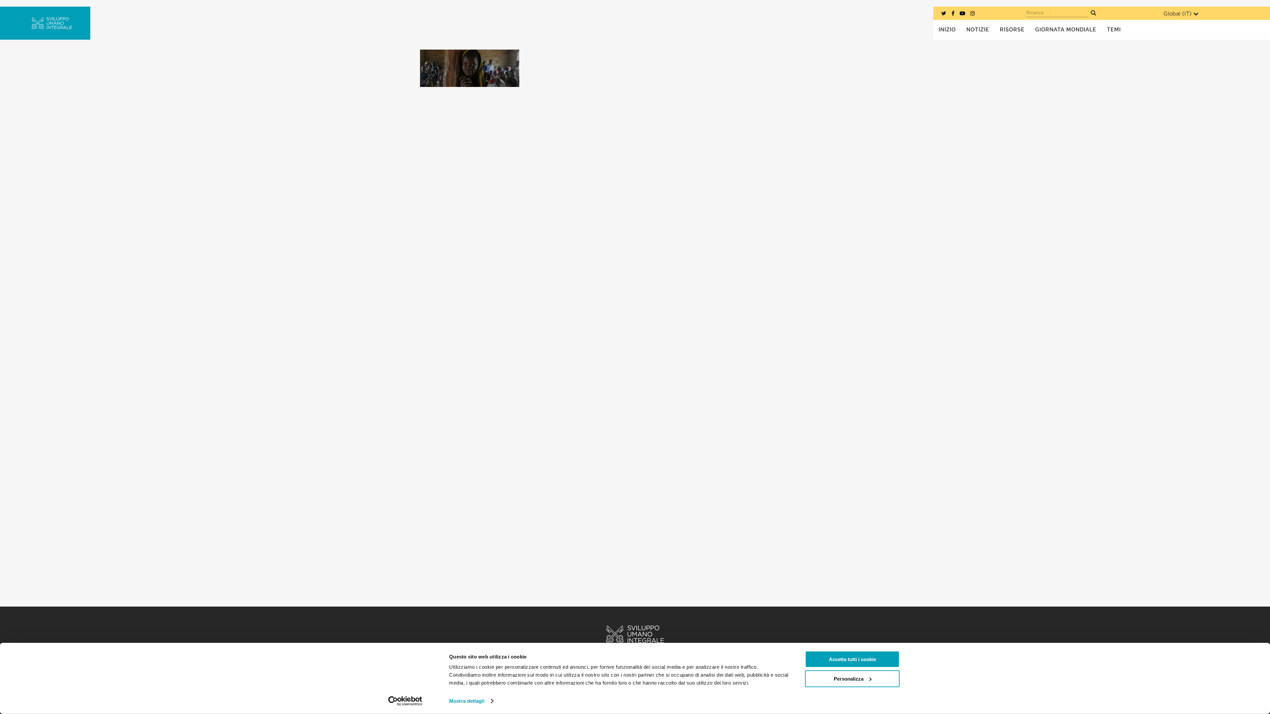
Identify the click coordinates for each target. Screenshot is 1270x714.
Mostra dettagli (467, 701)
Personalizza (849, 678)
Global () (1178, 14)
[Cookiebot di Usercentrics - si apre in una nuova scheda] (405, 701)
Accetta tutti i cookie (852, 659)
